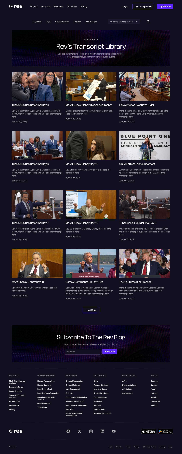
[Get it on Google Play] (165, 431)
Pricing (12, 410)
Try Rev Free (165, 6)
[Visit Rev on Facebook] (68, 431)
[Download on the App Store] (148, 431)
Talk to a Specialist (143, 6)
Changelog (127, 393)
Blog (96, 381)
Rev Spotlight (91, 21)
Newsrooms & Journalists (76, 405)
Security (154, 397)
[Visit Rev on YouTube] (114, 431)
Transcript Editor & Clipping (16, 396)
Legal (48, 21)
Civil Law (69, 393)
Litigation (77, 21)
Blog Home (36, 21)
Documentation (129, 385)
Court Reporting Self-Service (46, 398)
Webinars (98, 401)
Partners (154, 393)
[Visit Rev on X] (79, 431)
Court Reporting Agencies (76, 397)
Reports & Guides (101, 385)
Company (154, 381)
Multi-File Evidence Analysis (17, 382)
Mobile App (14, 405)
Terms (128, 447)
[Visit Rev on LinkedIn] (102, 431)
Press (153, 389)
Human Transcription (45, 381)
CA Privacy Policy (149, 447)
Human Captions (44, 385)
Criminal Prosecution (74, 381)
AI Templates (14, 401)
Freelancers (155, 401)
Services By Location (102, 414)
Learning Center (100, 389)
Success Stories (100, 397)
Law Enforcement (73, 389)
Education (70, 409)
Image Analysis (15, 391)
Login (171, 447)
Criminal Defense (62, 21)
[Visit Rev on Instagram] (91, 431)
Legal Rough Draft (44, 389)
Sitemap (162, 447)
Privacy (136, 447)
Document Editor (16, 387)
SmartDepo (42, 407)
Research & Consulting (75, 401)
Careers (154, 385)
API (124, 381)
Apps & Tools (99, 409)
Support (154, 405)
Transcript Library (101, 393)
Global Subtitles (44, 403)
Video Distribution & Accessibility (74, 415)
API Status (127, 389)
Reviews (97, 405)
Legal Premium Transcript (48, 393)
